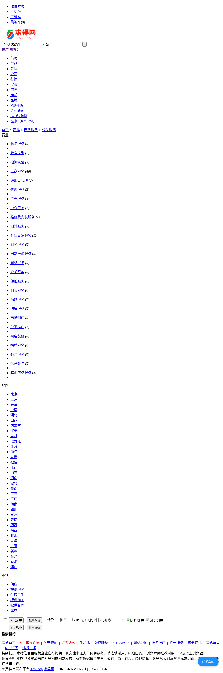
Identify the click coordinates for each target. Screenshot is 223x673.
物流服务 (17, 144)
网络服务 (17, 263)
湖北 (13, 483)
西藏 (13, 525)
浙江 (13, 452)
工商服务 (17, 171)
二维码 (15, 17)
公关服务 (49, 130)
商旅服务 (17, 299)
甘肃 (13, 535)
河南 (13, 478)
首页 (5, 130)
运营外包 (17, 364)
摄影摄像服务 (20, 254)
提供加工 (17, 600)
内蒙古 (15, 425)
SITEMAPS (120, 643)
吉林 (13, 436)
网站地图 (140, 643)
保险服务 (17, 281)
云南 (13, 520)
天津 (13, 405)
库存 (13, 610)
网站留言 (213, 643)
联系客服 (208, 662)
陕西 (13, 530)
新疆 (13, 551)
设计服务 (17, 226)
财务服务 (17, 244)
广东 (13, 493)
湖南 (13, 488)
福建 (13, 462)
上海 (13, 399)
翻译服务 (17, 354)
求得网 (49, 669)
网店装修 (17, 336)
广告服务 (17, 199)
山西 (13, 420)
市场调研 (17, 318)
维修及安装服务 (22, 217)
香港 (13, 562)
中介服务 (17, 208)
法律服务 (17, 309)
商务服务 (31, 130)
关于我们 (50, 643)
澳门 (13, 567)
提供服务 (17, 589)
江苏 (13, 446)
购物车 (15, 22)
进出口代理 (19, 180)
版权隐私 (101, 643)
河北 (13, 415)
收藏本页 (17, 6)
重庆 (13, 410)
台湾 (13, 556)
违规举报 (29, 648)
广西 (13, 499)
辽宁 (13, 431)
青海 (13, 541)
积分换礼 (195, 643)
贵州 (13, 514)
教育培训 (17, 153)
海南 (13, 504)
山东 (13, 473)
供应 (13, 584)
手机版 (15, 12)
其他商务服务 (20, 373)
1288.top (36, 669)
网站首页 (9, 643)
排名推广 (159, 643)
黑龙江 (15, 441)
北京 (13, 394)
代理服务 (17, 189)
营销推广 (17, 327)
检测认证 (17, 162)
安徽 (13, 457)
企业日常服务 (20, 235)
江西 (13, 467)
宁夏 (13, 546)
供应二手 (17, 595)
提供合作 (17, 605)
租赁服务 (17, 290)
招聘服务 (17, 345)
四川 (13, 509)
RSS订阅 (11, 648)
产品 (16, 130)
